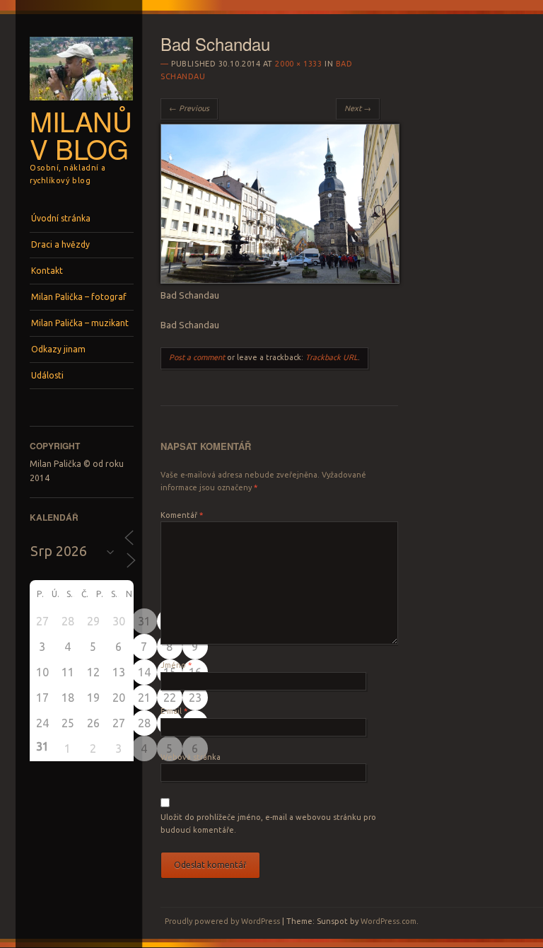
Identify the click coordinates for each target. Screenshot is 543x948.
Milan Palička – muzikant (80, 323)
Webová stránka (190, 757)
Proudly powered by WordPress (222, 921)
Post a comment (197, 357)
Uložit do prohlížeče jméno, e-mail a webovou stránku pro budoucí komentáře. (268, 823)
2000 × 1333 (298, 63)
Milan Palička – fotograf (79, 296)
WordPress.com (388, 921)
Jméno (176, 665)
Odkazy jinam (58, 349)
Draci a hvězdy (60, 244)
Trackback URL (331, 357)
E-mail (173, 711)
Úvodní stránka (60, 218)
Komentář (181, 515)
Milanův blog (81, 134)
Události (47, 375)
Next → (357, 108)
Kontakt (47, 270)
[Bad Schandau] (279, 280)
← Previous (189, 108)
